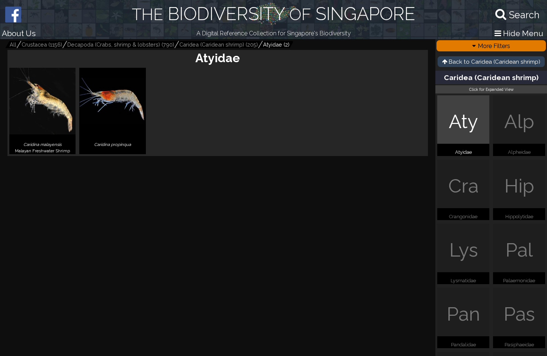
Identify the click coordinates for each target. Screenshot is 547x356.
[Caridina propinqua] (112, 151)
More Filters (494, 46)
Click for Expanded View (491, 89)
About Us (19, 33)
